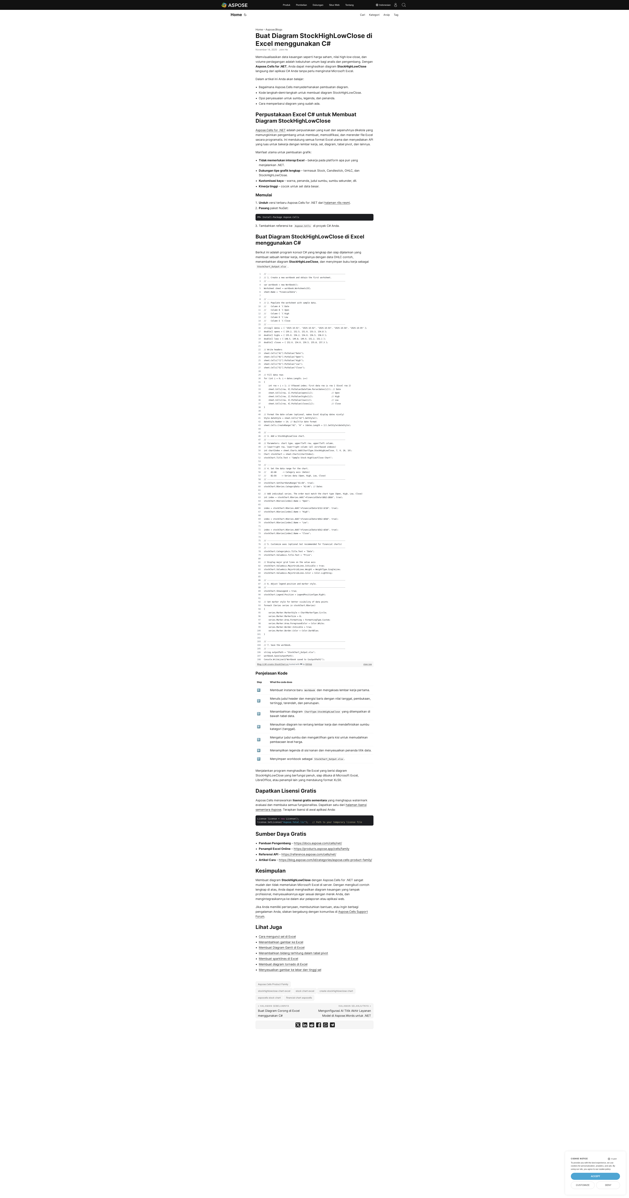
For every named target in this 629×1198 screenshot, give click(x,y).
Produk (286, 5)
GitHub (308, 664)
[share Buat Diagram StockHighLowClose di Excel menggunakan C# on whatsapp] (325, 1025)
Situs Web (334, 5)
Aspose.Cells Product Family (273, 984)
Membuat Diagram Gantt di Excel (282, 947)
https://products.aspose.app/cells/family (321, 848)
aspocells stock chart (269, 997)
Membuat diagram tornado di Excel (283, 964)
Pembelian (301, 5)
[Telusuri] (404, 5)
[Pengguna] (395, 5)
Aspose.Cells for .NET (271, 130)
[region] (314, 466)
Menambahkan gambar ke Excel (281, 942)
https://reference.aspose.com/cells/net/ (308, 854)
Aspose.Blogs (274, 29)
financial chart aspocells (299, 997)
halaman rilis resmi (337, 202)
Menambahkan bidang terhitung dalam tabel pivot (293, 953)
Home (236, 14)
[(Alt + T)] (245, 15)
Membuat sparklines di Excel (278, 958)
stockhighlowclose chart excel (274, 991)
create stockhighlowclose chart (336, 991)
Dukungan (318, 5)
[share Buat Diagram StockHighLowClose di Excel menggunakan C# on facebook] (318, 1025)
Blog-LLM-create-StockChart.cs (273, 664)
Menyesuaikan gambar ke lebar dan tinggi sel (290, 970)
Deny (608, 1185)
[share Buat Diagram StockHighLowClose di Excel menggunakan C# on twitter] (297, 1025)
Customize (583, 1185)
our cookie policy (602, 1169)
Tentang (349, 5)
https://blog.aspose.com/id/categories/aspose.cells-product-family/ (325, 860)
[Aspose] (234, 5)
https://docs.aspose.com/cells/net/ (318, 843)
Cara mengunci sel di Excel (277, 936)
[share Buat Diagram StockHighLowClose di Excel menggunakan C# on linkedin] (304, 1025)
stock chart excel (305, 991)
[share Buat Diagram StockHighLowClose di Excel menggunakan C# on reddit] (311, 1025)
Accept (595, 1176)
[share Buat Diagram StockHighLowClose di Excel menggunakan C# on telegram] (332, 1025)
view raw (367, 664)
